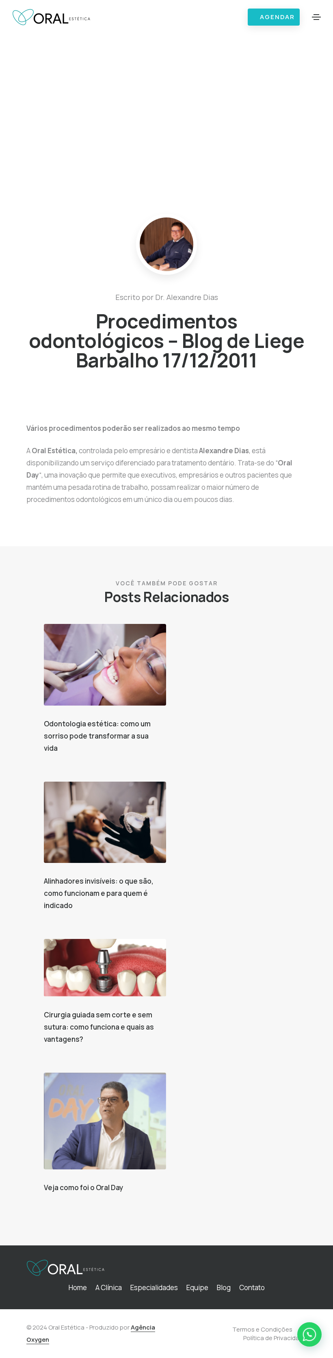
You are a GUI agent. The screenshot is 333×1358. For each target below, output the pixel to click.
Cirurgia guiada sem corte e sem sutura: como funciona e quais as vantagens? (99, 1027)
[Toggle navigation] (316, 17)
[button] (309, 1334)
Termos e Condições (262, 1329)
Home (78, 1287)
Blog (224, 1287)
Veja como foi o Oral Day (83, 1187)
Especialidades (154, 1287)
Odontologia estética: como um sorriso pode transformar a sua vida (97, 736)
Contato (252, 1287)
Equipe (197, 1287)
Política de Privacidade (275, 1338)
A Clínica (108, 1287)
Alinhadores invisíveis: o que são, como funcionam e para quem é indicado (99, 893)
